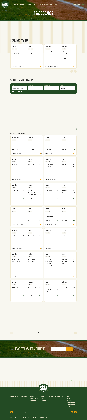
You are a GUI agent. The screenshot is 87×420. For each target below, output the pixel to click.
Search (13, 85)
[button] (11, 333)
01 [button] (38, 333)
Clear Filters (70, 128)
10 (29, 48)
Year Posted (47, 85)
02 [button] (40, 332)
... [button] (45, 332)
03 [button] (43, 332)
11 (13, 48)
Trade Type (30, 85)
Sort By (62, 85)
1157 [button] (48, 332)
